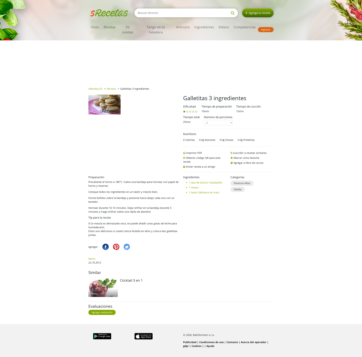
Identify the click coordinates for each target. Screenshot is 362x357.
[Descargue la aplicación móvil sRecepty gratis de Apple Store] (143, 336)
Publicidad (189, 342)
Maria (91, 258)
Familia (237, 189)
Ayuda (210, 346)
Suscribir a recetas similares (250, 153)
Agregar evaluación (102, 312)
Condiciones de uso (211, 342)
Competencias (244, 27)
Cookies (197, 346)
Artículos (183, 27)
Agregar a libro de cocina (248, 162)
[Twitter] (127, 247)
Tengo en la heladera (156, 29)
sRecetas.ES (95, 88)
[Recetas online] (109, 12)
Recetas (110, 27)
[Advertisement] (181, 61)
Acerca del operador (253, 342)
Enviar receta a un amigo (200, 166)
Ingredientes (204, 27)
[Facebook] (105, 247)
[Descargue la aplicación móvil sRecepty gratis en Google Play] (102, 336)
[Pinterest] (116, 247)
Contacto (232, 342)
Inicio (95, 27)
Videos (223, 27)
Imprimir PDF (194, 153)
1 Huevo (194, 187)
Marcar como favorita (246, 158)
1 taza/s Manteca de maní (204, 192)
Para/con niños (242, 183)
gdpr (186, 346)
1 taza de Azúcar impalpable (205, 182)
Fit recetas (127, 29)
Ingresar (265, 29)
